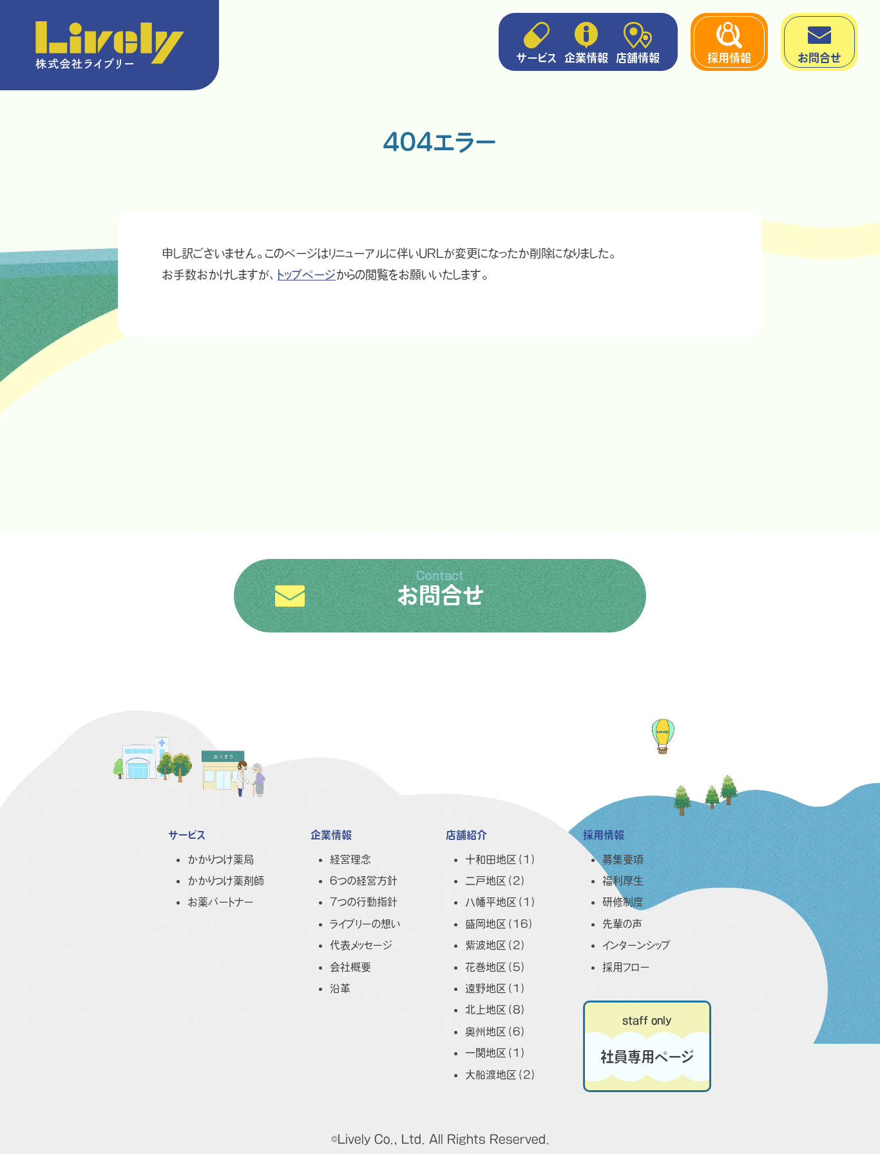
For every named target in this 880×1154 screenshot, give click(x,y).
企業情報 (586, 57)
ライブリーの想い (365, 924)
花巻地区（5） (496, 967)
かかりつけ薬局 (220, 859)
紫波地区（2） (496, 945)
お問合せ (819, 57)
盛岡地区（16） (500, 924)
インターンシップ (636, 945)
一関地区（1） (496, 1053)
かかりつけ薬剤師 (225, 880)
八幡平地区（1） (501, 902)
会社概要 (350, 967)
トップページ (307, 274)
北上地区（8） (496, 1009)
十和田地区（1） (501, 859)
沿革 (340, 988)
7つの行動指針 (363, 902)
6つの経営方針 (363, 880)
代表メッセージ (361, 945)
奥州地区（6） (496, 1031)
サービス (537, 57)
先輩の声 (622, 924)
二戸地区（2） (496, 880)
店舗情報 (638, 57)
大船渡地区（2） (501, 1075)
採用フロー (626, 967)
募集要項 (623, 859)
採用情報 (729, 57)
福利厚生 (623, 880)
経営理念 (350, 859)
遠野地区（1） (496, 988)
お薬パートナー (220, 902)
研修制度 (623, 902)
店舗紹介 (466, 835)
